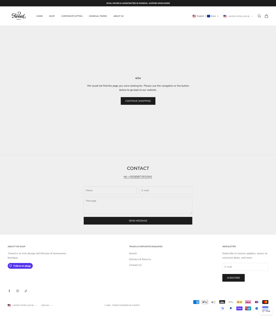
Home (39, 16)
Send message (138, 220)
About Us (118, 16)
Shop (52, 16)
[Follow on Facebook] (9, 290)
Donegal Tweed (98, 16)
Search (133, 253)
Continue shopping (138, 101)
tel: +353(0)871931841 (138, 176)
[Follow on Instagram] (17, 290)
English (45, 305)
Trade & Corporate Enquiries (145, 246)
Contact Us (135, 265)
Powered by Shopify (129, 305)
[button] (205, 16)
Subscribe (233, 277)
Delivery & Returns (140, 259)
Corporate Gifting (72, 16)
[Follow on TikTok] (25, 290)
